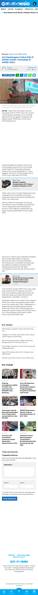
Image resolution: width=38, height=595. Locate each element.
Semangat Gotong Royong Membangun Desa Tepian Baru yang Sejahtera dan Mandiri (10, 414)
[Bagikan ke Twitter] (26, 75)
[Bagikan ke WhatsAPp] (30, 75)
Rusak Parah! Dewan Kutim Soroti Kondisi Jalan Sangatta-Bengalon (23, 280)
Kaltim (10, 9)
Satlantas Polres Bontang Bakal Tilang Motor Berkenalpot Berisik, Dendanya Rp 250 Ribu (28, 440)
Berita (3, 9)
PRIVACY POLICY (19, 557)
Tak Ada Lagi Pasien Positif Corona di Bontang (18, 358)
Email (22, 483)
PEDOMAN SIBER (23, 555)
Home (3, 593)
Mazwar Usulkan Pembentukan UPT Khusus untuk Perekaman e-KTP (23, 184)
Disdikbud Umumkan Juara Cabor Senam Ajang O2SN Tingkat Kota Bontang (18, 335)
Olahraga (19, 9)
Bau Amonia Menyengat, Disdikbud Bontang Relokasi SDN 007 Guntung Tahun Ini (17, 341)
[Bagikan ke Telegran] (34, 75)
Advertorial (13, 54)
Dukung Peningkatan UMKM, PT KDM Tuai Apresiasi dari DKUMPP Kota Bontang (10, 388)
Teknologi (29, 9)
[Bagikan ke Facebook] (22, 75)
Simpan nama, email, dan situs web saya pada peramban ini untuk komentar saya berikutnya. (18, 493)
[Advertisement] (19, 33)
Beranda (5, 54)
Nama (6, 483)
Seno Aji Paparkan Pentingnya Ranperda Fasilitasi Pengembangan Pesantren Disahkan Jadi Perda (28, 388)
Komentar (8, 465)
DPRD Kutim (22, 54)
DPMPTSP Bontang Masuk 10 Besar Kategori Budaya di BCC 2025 (27, 413)
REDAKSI (11, 555)
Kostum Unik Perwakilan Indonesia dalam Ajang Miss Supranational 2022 (9, 439)
